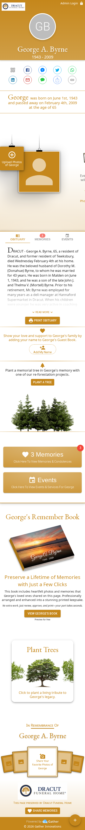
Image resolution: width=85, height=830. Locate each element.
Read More (42, 312)
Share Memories (45, 810)
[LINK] (72, 80)
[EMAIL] (28, 80)
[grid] (42, 179)
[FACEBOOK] (28, 70)
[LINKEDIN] (13, 80)
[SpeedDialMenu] (75, 820)
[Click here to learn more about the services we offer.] (42, 791)
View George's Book (42, 613)
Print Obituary (45, 320)
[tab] (17, 237)
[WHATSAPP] (72, 70)
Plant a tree (42, 382)
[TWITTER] (57, 70)
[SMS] (42, 80)
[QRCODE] (13, 70)
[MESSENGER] (42, 70)
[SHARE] (57, 80)
